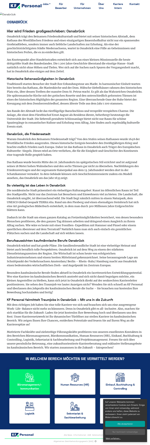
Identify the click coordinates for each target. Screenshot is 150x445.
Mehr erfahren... (113, 438)
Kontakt (134, 4)
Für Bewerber (61, 6)
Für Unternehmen (82, 6)
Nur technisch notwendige (125, 432)
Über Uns (101, 6)
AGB (89, 435)
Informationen (79, 435)
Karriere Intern (118, 6)
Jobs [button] (45, 4)
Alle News (68, 435)
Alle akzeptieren (125, 424)
